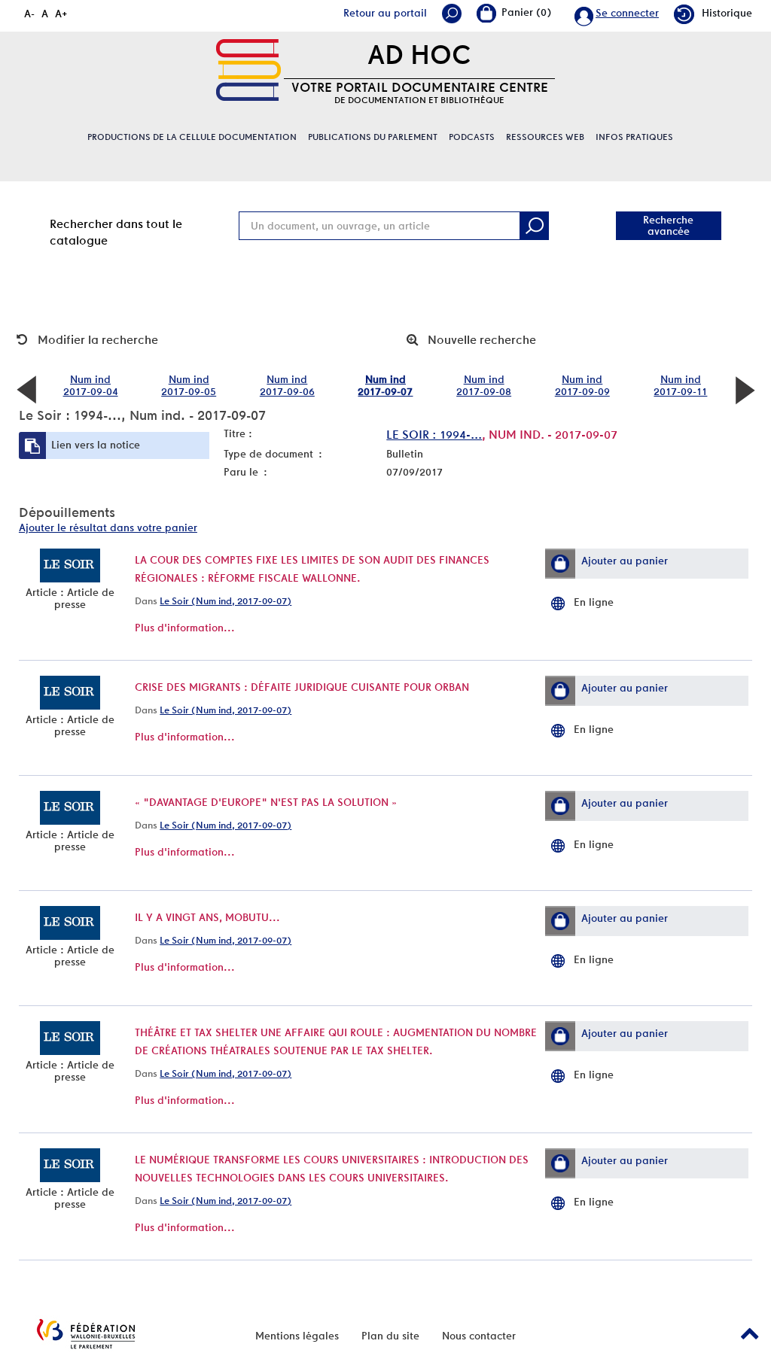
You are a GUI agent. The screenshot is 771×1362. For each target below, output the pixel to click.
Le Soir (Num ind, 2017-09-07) (225, 601)
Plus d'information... (185, 628)
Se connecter (627, 13)
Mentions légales (297, 1336)
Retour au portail (385, 13)
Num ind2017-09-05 (188, 385)
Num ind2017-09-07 (385, 385)
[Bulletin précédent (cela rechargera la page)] (26, 389)
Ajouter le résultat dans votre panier (108, 527)
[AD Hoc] (248, 70)
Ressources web (545, 137)
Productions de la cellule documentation (192, 137)
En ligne (594, 602)
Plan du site (390, 1336)
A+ (61, 14)
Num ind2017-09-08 (483, 385)
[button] (560, 563)
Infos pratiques (634, 137)
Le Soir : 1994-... (434, 434)
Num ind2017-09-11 (680, 385)
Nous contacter (479, 1336)
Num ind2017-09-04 (90, 385)
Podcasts (472, 137)
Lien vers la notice (95, 445)
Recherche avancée (668, 225)
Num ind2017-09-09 (582, 385)
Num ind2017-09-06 (287, 385)
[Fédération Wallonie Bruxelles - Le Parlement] (85, 1333)
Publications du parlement (372, 137)
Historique (727, 13)
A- (29, 14)
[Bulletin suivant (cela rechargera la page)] (744, 389)
